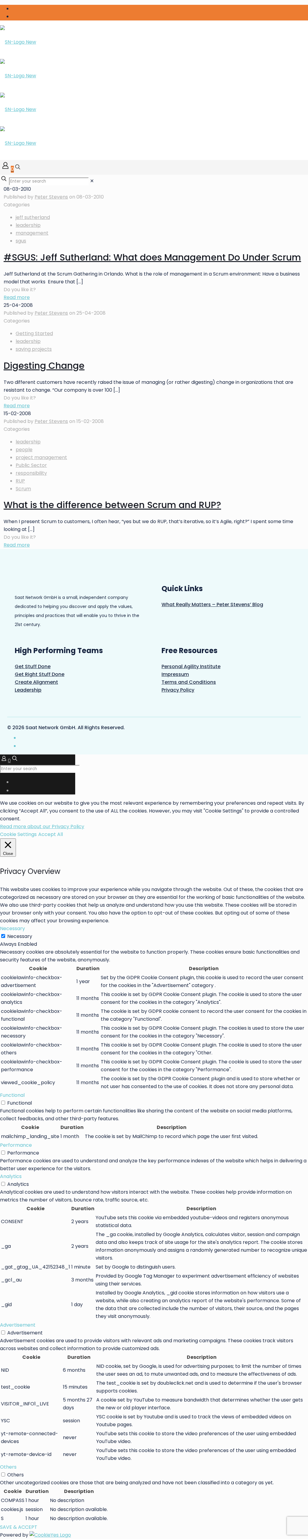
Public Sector (31, 465)
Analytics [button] (11, 1176)
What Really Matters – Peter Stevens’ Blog (212, 604)
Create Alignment (36, 682)
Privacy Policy (178, 689)
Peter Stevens (51, 196)
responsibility (31, 473)
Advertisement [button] (17, 1325)
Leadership (28, 689)
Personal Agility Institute (191, 666)
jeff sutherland (33, 217)
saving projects (34, 349)
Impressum (175, 674)
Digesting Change (44, 365)
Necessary (19, 936)
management (32, 233)
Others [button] (8, 1466)
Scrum (23, 488)
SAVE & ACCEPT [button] (18, 1527)
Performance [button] (16, 1145)
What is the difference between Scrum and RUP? (112, 504)
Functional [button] (12, 1095)
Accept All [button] (50, 834)
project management (41, 457)
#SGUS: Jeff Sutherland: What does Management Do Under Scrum (152, 257)
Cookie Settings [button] (18, 834)
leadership (28, 225)
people (24, 449)
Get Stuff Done (33, 666)
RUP (20, 480)
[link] (92, 180)
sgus (21, 240)
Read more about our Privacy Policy (42, 826)
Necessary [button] (12, 928)
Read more (17, 297)
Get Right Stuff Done (39, 674)
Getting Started (34, 333)
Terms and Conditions (189, 682)
